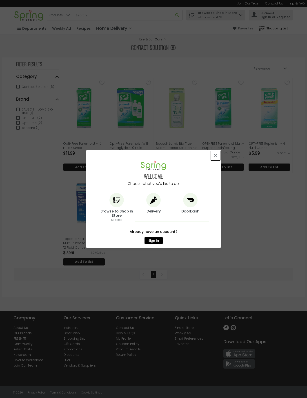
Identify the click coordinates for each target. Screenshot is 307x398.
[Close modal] (215, 155)
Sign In (153, 240)
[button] (116, 207)
